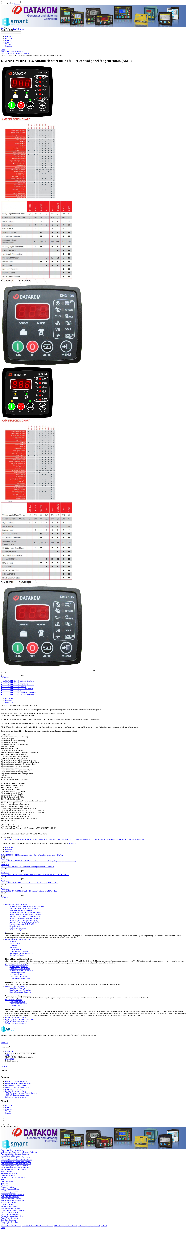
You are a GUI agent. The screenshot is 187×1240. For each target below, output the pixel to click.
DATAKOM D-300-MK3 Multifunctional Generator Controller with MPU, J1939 (29, 891)
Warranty (8, 44)
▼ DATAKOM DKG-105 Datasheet (13, 687)
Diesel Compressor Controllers (20, 990)
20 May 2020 (9, 1051)
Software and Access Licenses (15, 1023)
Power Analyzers (16, 943)
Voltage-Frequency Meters (19, 951)
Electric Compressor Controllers (21, 992)
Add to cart (5, 859)
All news (4, 1066)
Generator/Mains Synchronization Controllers (25, 914)
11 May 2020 (9, 1055)
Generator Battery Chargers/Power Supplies (25, 918)
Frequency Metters (16, 949)
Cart (2, 28)
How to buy (9, 38)
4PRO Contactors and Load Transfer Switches (21, 1019)
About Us (8, 42)
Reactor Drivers (15, 1005)
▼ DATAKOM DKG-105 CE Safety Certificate (17, 685)
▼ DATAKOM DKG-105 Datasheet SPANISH (17, 694)
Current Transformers (17, 955)
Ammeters (13, 947)
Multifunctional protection (19, 967)
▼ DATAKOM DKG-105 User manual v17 (16, 683)
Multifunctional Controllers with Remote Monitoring (28, 906)
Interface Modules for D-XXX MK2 (22, 924)
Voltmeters (13, 945)
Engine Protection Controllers (20, 978)
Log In (15, 29)
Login (3, 1228)
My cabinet (103, 1226)
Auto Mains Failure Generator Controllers (24, 908)
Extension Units (15, 926)
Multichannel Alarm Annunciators (21, 971)
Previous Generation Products (15, 1017)
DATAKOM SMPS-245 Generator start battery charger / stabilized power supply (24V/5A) (36, 839)
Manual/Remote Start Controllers (21, 910)
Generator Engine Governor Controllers (23, 920)
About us (8, 1109)
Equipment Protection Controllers (16, 965)
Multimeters (14, 941)
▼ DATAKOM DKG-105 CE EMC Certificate (17, 681)
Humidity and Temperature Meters (21, 953)
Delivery (8, 40)
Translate (17, 4)
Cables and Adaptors (17, 930)
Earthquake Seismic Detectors (20, 969)
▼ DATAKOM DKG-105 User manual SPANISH (18, 693)
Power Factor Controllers (18, 1004)
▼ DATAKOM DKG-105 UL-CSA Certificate (17, 689)
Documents (9, 36)
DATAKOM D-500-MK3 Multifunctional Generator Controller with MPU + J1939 (29, 883)
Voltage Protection (16, 974)
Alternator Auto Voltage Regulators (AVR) (24, 922)
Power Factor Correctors (13, 1000)
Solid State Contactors (17, 1002)
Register (21, 29)
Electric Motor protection (18, 976)
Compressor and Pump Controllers (17, 986)
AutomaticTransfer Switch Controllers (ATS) (25, 916)
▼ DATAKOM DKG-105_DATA (13, 691)
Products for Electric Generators (16, 905)
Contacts (8, 1113)
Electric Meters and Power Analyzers (18, 939)
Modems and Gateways (18, 928)
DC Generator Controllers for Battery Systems (26, 912)
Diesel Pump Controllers (18, 988)
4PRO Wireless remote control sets (17, 1021)
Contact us (8, 46)
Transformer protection (18, 972)
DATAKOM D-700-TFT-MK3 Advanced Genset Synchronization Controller (27, 867)
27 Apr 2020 (9, 1059)
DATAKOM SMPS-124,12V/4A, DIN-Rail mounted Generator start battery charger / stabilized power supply (106, 839)
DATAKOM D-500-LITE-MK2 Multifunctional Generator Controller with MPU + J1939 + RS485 (35, 875)
